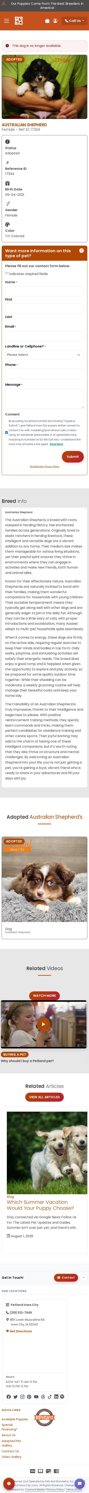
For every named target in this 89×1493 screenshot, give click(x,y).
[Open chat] (80, 1484)
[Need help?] (9, 1484)
